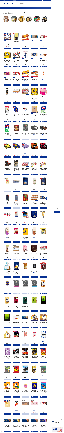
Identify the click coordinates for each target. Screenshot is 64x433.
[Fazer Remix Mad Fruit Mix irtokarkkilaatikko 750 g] (25, 214)
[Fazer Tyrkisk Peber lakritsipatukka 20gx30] (16, 146)
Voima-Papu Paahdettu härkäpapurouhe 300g (34, 305)
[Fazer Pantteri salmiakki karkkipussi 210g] (34, 351)
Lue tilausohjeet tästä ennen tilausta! (16, 0)
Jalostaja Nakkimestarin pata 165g (16, 133)
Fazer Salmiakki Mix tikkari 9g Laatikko (25, 115)
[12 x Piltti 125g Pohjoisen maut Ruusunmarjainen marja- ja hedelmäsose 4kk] (25, 163)
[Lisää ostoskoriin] (62, 422)
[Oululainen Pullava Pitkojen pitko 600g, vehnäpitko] (34, 73)
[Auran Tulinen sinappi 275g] (43, 214)
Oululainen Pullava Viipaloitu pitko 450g (25, 42)
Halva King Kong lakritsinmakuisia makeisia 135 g (25, 133)
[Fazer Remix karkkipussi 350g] (16, 334)
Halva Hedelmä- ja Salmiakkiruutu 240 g (25, 203)
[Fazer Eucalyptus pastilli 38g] (34, 334)
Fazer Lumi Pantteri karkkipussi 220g (25, 374)
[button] (47, 3)
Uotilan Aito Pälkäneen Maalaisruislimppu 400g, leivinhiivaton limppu (34, 43)
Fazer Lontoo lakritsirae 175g (7, 357)
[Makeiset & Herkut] (14, 19)
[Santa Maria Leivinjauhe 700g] (7, 197)
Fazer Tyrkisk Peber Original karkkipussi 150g (34, 391)
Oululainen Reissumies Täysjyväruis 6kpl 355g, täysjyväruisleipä (34, 98)
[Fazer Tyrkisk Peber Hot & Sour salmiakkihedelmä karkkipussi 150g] (43, 385)
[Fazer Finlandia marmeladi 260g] (16, 317)
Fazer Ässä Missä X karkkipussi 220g (7, 374)
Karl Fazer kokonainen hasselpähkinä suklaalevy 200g (16, 426)
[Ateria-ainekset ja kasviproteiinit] (37, 19)
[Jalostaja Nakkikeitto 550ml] (25, 266)
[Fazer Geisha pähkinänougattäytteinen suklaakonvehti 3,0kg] (25, 248)
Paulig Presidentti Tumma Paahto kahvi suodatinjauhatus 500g (25, 306)
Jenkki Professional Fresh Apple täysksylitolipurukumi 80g (43, 115)
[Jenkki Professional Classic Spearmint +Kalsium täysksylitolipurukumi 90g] (7, 128)
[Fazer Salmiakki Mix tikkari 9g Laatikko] (25, 109)
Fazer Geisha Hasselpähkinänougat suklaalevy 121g (34, 409)
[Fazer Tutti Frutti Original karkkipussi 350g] (16, 385)
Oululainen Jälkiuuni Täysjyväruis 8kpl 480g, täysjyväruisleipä (16, 61)
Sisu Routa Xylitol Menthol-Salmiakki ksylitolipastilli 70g (16, 169)
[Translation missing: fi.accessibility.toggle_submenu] (12, 6)
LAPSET (25, 6)
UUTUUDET (33, 6)
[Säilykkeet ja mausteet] (29, 19)
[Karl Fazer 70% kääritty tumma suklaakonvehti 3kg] (34, 248)
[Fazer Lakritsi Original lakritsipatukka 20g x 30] (34, 128)
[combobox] (29, 3)
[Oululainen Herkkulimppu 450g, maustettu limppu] (16, 73)
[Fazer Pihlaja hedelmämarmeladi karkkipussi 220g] (43, 351)
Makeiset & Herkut (14, 23)
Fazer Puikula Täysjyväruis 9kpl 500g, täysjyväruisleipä (7, 43)
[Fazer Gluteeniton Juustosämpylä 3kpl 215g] (7, 334)
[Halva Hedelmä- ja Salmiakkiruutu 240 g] (25, 197)
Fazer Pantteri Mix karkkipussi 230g (43, 374)
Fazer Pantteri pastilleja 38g (34, 374)
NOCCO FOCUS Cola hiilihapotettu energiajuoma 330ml (7, 97)
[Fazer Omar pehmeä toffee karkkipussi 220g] (7, 403)
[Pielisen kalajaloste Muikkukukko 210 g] (16, 181)
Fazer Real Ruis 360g (34, 322)
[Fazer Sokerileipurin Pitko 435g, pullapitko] (43, 54)
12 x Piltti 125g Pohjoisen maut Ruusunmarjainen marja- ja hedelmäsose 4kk (25, 169)
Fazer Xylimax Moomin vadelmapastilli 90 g (43, 96)
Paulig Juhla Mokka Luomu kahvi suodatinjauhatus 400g (16, 306)
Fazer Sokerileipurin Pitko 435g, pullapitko (43, 61)
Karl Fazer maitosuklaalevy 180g (57, 422)
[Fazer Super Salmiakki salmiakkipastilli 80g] (25, 351)
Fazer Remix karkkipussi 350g (16, 339)
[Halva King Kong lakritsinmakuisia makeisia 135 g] (25, 128)
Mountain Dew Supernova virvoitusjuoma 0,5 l (43, 78)
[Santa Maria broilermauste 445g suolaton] (16, 197)
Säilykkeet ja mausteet (29, 24)
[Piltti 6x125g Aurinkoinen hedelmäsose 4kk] (43, 163)
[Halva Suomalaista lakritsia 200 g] (25, 283)
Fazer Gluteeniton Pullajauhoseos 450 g (7, 305)
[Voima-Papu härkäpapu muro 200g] (43, 300)
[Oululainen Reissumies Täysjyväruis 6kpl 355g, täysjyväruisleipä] (34, 91)
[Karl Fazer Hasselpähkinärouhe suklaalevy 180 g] (7, 420)
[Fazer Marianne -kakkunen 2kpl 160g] (7, 214)
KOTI (21, 6)
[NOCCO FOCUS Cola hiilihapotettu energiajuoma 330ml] (7, 91)
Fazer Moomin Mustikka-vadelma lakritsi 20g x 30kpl (25, 152)
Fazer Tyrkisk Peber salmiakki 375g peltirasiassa (7, 289)
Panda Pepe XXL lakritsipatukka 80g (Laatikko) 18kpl (7, 169)
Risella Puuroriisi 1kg (16, 219)
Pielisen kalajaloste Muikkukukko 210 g (16, 186)
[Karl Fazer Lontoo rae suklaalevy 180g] (43, 420)
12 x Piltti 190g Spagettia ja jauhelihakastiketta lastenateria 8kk (34, 203)
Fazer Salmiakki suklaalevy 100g (43, 408)
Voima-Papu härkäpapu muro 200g (43, 305)
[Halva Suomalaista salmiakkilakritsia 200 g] (34, 283)
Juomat (21, 23)
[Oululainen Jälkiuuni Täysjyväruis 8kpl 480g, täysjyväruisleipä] (16, 54)
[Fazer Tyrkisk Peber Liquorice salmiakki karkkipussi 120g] (25, 231)
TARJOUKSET (39, 6)
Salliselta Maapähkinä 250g (7, 253)
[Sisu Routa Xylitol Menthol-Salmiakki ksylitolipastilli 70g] (16, 163)
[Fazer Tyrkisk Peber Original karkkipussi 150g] (34, 385)
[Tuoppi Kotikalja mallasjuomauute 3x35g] (16, 36)
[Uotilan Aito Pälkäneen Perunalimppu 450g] (43, 36)
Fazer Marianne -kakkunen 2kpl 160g (7, 219)
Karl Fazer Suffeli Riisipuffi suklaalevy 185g (25, 426)
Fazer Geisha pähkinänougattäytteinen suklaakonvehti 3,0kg (25, 254)
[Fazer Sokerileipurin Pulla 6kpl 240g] (25, 54)
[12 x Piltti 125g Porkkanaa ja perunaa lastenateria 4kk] (43, 248)
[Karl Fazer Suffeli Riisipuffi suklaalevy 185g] (25, 420)
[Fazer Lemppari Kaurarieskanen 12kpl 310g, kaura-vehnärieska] (34, 109)
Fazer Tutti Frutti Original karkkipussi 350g (16, 391)
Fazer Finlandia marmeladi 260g (16, 323)
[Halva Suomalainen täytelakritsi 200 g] (16, 283)
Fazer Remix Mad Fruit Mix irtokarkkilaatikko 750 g (25, 219)
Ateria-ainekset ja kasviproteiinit (36, 24)
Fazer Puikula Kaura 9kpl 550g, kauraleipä (43, 323)
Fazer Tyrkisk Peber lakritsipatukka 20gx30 (16, 151)
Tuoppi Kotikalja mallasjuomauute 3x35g (16, 41)
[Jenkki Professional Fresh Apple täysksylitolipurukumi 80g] (43, 109)
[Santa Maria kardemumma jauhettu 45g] (43, 181)
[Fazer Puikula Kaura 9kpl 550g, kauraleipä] (43, 317)
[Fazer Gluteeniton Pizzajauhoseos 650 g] (43, 283)
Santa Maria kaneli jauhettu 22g (25, 186)
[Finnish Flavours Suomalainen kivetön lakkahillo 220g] (16, 248)
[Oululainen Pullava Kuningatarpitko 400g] (25, 73)
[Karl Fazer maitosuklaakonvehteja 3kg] (34, 214)
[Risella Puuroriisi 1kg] (16, 214)
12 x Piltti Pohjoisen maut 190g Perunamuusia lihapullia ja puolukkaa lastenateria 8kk (25, 97)
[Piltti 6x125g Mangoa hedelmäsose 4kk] (34, 163)
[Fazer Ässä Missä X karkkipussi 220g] (7, 369)
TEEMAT (29, 6)
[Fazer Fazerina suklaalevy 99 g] (25, 403)
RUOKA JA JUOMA (16, 6)
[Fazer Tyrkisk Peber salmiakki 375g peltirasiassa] (7, 283)
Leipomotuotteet (6, 23)
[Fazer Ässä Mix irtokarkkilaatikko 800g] (25, 385)
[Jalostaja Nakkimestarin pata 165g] (16, 128)
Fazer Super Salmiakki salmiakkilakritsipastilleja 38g (16, 409)
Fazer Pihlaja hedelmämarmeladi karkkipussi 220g (43, 357)
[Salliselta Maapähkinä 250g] (7, 248)
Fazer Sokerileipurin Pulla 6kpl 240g (25, 61)
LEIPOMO (10, 6)
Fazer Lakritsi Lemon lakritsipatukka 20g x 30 (7, 151)
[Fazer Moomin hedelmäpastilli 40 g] (7, 109)
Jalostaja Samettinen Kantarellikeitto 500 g (7, 186)
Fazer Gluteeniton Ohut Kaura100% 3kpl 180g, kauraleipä (7, 272)
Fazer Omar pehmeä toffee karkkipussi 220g (7, 408)
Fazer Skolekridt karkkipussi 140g (16, 357)
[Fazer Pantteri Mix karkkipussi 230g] (43, 369)
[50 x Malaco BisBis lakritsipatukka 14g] (43, 146)
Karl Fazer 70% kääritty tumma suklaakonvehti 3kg (34, 254)
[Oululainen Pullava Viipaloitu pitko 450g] (25, 36)
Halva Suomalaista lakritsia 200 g (25, 288)
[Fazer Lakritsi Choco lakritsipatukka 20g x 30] (43, 128)
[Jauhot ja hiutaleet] (44, 19)
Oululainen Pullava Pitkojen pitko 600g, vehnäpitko (34, 79)
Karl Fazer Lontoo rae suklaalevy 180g (43, 426)
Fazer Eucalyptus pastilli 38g (34, 339)
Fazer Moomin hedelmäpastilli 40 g (7, 115)
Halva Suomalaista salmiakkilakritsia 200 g (34, 288)
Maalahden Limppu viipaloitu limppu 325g (43, 203)
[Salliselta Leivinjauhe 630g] (34, 181)
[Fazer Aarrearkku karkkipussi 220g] (16, 369)
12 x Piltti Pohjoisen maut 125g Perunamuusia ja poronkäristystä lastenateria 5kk (16, 97)
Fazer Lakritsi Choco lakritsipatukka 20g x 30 (43, 133)
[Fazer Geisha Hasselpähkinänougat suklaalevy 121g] (34, 403)
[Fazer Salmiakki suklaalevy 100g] (43, 403)
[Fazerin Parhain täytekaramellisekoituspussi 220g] (16, 266)
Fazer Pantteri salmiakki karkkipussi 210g (34, 357)
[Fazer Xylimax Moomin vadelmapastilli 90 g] (43, 91)
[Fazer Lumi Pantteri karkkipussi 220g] (25, 369)
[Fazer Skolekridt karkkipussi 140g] (16, 351)
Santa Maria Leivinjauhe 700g (7, 203)
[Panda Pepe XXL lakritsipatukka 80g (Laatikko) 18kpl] (7, 163)
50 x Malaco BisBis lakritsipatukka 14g (43, 151)
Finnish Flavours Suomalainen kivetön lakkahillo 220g (16, 254)
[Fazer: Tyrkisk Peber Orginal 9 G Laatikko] (16, 109)
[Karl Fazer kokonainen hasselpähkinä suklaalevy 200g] (16, 420)
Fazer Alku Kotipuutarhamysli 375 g (7, 236)
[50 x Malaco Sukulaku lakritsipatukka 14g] (34, 146)
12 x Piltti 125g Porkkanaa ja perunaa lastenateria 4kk (43, 254)
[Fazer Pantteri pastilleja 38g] (34, 369)
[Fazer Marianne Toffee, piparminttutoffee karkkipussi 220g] (43, 334)
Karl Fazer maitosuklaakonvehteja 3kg (34, 219)
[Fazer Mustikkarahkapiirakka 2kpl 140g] (34, 54)
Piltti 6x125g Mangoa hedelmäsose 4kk (34, 169)
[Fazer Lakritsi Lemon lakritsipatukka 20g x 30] (7, 146)
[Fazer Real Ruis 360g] (34, 317)
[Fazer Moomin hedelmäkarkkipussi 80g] (7, 385)
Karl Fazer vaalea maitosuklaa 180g (34, 426)
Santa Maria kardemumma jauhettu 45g (43, 186)
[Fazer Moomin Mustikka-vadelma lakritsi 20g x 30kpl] (25, 146)
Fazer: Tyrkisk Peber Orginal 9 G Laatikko (16, 115)
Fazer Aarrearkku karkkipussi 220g (16, 374)
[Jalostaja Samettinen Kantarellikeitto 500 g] (7, 181)
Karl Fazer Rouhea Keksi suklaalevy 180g (25, 323)
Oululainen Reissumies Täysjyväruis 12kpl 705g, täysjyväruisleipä (7, 61)
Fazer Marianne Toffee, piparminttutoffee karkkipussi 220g (43, 340)
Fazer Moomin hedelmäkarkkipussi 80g (7, 391)
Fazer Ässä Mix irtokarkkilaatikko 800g (25, 391)
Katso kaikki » (54, 430)
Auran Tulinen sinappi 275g (43, 219)
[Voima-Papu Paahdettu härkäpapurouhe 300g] (34, 300)
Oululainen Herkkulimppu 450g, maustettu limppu (16, 79)
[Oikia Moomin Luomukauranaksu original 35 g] (43, 231)
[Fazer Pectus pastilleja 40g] (25, 334)
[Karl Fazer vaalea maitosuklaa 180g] (34, 420)
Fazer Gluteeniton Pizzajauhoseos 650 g (43, 288)
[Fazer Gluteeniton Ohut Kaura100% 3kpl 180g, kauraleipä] (7, 266)
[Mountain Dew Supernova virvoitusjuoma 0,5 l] (43, 73)
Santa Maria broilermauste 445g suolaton (16, 203)
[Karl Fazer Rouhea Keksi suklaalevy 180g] (25, 317)
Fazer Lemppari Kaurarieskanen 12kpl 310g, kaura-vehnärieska (34, 116)
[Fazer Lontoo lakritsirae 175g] (7, 351)
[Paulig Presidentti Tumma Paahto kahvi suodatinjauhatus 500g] (25, 300)
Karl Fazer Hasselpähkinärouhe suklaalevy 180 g (7, 426)
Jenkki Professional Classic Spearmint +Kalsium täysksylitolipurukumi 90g (7, 134)
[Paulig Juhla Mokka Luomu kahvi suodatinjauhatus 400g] (16, 300)
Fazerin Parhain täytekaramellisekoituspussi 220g (16, 272)
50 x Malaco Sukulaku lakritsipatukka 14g (34, 151)
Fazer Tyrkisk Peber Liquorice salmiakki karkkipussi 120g (25, 237)
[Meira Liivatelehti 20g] (16, 231)
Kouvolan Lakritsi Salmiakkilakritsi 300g (34, 271)
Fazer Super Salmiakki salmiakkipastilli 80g (25, 357)
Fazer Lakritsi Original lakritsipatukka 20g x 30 (34, 133)
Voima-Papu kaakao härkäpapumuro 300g (7, 323)
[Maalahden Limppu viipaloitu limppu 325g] (43, 197)
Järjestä (4, 29)
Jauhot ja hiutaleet (44, 23)
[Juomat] (21, 19)
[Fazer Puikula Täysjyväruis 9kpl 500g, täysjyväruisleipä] (7, 36)
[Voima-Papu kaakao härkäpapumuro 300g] (7, 317)
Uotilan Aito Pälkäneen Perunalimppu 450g (43, 42)
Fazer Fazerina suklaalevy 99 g (25, 408)
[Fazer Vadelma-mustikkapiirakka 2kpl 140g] (7, 73)
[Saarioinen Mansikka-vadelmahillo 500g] (43, 266)
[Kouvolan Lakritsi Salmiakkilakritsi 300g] (34, 266)
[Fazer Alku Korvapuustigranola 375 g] (34, 231)
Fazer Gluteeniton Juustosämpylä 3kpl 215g (7, 339)
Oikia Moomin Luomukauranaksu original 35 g (43, 237)
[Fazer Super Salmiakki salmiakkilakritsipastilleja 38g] (16, 403)
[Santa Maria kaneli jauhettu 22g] (25, 181)
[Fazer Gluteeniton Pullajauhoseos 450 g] (7, 300)
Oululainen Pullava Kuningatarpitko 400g (25, 79)
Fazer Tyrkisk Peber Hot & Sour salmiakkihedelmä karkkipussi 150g (43, 391)
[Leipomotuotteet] (6, 19)
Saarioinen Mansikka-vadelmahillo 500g (43, 271)
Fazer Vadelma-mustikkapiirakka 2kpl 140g (7, 79)
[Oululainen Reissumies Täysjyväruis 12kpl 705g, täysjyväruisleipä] (7, 54)
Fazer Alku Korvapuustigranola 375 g (34, 236)
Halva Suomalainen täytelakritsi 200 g (16, 288)
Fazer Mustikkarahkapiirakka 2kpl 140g (34, 61)
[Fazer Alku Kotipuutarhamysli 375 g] (7, 231)
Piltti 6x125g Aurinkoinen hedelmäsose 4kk (43, 169)
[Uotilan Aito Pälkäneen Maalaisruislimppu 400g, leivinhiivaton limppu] (34, 36)
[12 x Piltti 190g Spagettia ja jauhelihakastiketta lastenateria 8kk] (34, 197)
